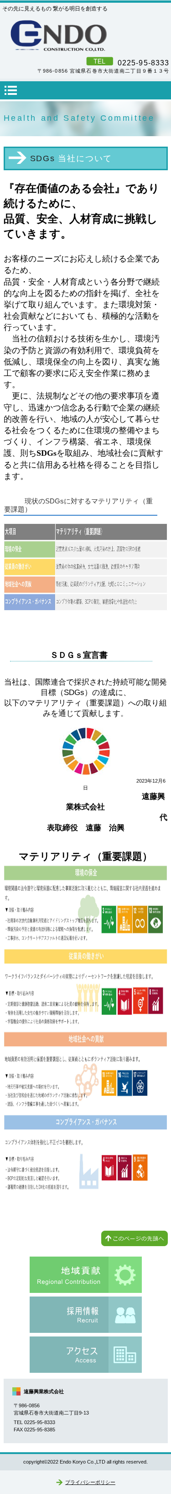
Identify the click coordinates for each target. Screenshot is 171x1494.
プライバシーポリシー (90, 1482)
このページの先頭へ (134, 1238)
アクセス (86, 1354)
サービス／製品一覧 (86, 1275)
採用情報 (86, 1315)
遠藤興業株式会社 (86, 36)
